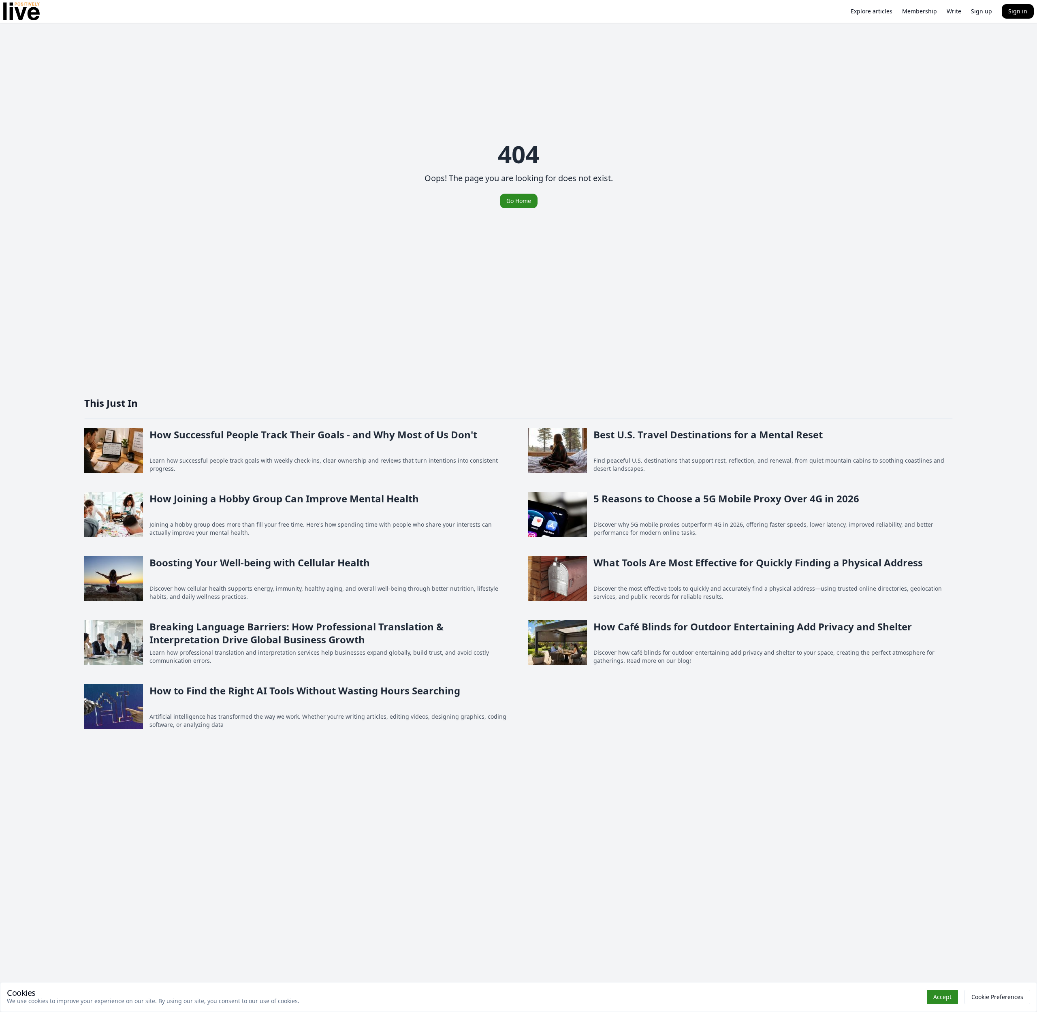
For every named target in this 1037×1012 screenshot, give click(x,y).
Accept (942, 997)
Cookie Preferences (997, 997)
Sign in (1017, 11)
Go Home (518, 201)
